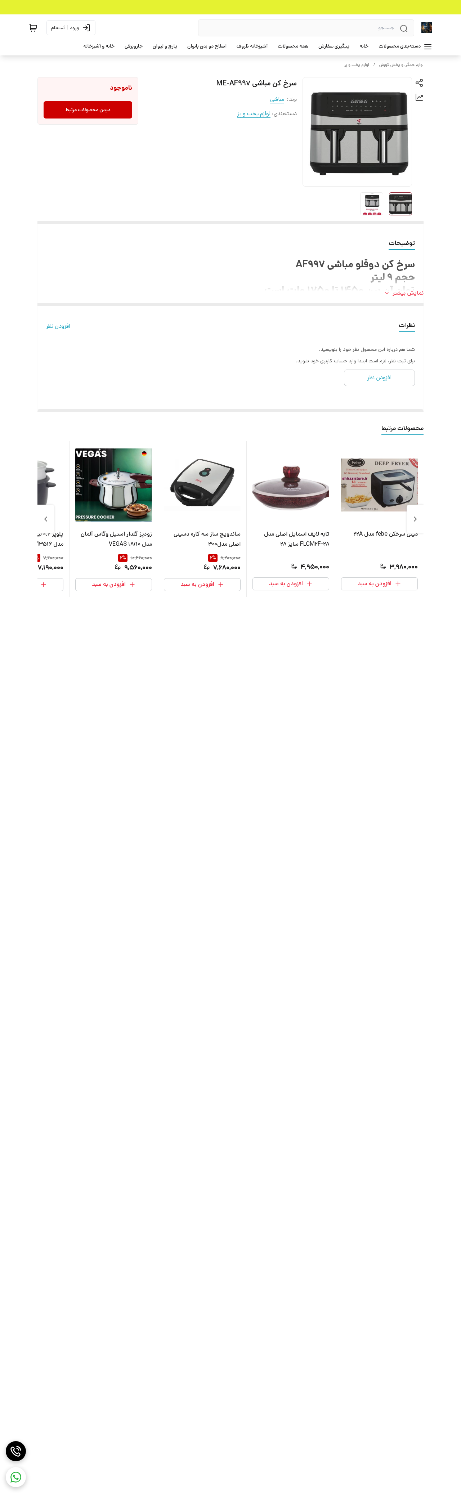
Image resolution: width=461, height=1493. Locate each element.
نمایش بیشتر (408, 293)
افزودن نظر (58, 326)
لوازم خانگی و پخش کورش (401, 65)
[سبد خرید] (33, 27)
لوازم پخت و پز (356, 65)
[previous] (415, 519)
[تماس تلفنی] (16, 1451)
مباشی (277, 99)
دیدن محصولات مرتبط (88, 109)
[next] (45, 519)
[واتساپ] (16, 1477)
